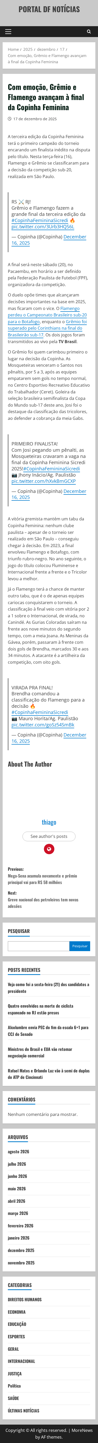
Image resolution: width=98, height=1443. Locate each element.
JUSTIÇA (15, 1373)
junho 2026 (17, 1176)
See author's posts (49, 836)
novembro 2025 (21, 1263)
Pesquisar (19, 931)
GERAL (13, 1349)
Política (14, 1386)
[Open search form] (89, 32)
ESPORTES (16, 1336)
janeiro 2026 (19, 1238)
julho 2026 (17, 1164)
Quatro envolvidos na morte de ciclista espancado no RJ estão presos (40, 1009)
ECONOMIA (17, 1312)
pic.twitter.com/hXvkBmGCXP (43, 481)
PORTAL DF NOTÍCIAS (49, 9)
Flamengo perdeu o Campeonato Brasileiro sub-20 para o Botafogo (47, 315)
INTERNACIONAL (21, 1361)
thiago (49, 821)
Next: (43, 899)
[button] (8, 31)
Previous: (42, 875)
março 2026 (18, 1213)
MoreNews (82, 1430)
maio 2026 (17, 1188)
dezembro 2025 (21, 1250)
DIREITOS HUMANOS (25, 1299)
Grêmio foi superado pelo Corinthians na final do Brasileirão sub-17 (47, 328)
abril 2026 (16, 1201)
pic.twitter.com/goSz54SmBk (42, 724)
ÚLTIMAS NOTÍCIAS (23, 1410)
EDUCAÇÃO (17, 1324)
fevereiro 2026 (20, 1225)
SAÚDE (13, 1398)
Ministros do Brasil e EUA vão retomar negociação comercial (40, 1052)
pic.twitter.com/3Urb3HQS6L (42, 226)
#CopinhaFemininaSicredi (39, 220)
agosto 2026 (18, 1151)
